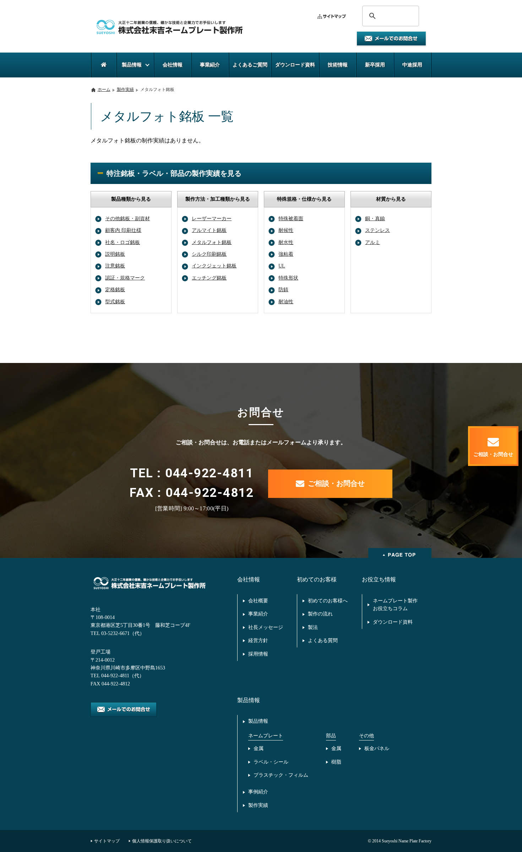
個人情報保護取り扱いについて (162, 841)
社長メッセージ (265, 627)
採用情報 (258, 654)
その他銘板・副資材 (127, 218)
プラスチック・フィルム (281, 775)
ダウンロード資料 (393, 622)
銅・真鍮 (375, 218)
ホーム (104, 89)
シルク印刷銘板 (209, 254)
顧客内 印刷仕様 (123, 230)
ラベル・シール (271, 762)
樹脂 (336, 762)
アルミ (372, 242)
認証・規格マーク (125, 278)
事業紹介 (258, 614)
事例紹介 (258, 791)
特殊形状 (288, 278)
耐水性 (285, 242)
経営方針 (258, 640)
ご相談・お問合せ (336, 483)
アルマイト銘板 (209, 230)
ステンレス (377, 230)
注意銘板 (115, 265)
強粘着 (285, 254)
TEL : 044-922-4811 (192, 473)
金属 (258, 748)
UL (281, 265)
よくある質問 (323, 640)
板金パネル (376, 748)
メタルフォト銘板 (212, 242)
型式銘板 (115, 301)
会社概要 (258, 600)
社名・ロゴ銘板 (122, 242)
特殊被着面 (290, 218)
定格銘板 (115, 289)
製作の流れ (320, 614)
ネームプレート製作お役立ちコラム (395, 604)
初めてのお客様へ (328, 600)
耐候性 (285, 230)
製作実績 (125, 89)
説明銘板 (115, 254)
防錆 (283, 289)
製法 (313, 627)
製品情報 (258, 721)
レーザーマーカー (212, 218)
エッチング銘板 (209, 278)
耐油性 (285, 301)
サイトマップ (107, 841)
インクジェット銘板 (214, 265)
